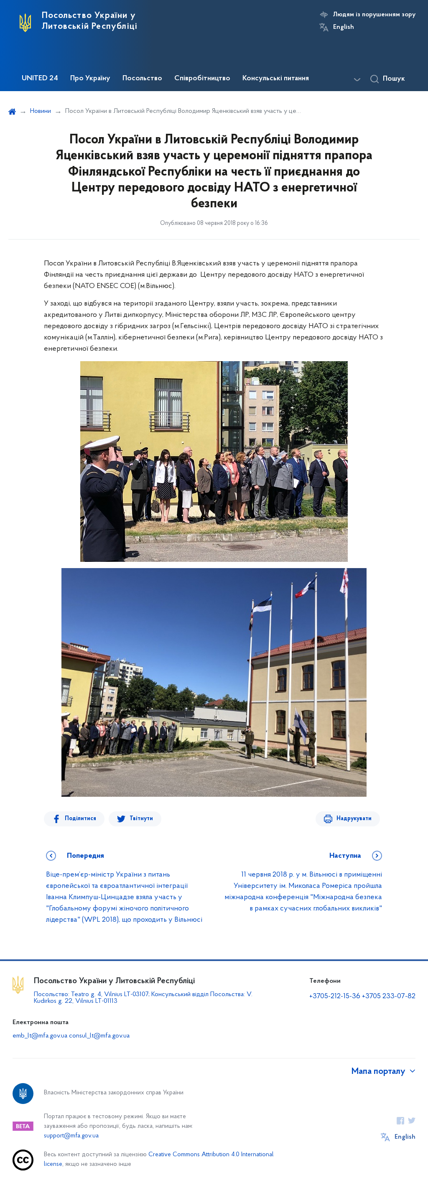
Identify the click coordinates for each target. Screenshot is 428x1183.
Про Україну (90, 78)
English (343, 27)
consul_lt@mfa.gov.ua (99, 1036)
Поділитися (80, 819)
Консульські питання (275, 78)
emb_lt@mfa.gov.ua (40, 1036)
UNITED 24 (40, 78)
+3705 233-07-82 (388, 996)
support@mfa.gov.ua (71, 1136)
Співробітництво (202, 78)
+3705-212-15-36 (334, 996)
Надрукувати (354, 819)
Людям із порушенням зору (374, 14)
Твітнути (141, 819)
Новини (40, 111)
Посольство (142, 78)
